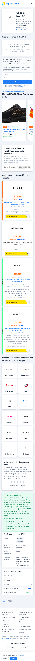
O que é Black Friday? (9, 617)
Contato (21, 632)
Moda (30, 588)
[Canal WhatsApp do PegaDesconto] (9, 647)
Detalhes (16, 209)
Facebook (20, 538)
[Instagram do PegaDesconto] (17, 647)
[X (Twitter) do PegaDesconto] (22, 647)
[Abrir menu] (31, 3)
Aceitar (13, 658)
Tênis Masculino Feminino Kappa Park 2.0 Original (14, 130)
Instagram (20, 541)
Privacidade (21, 86)
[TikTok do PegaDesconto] (26, 647)
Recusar (5, 658)
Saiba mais (21, 655)
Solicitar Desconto (25, 629)
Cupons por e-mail (25, 626)
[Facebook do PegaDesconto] (13, 647)
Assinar (17, 82)
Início (3, 601)
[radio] (11, 482)
